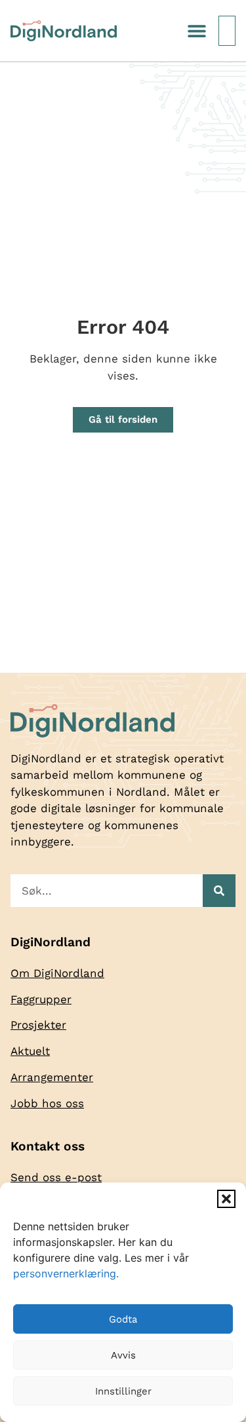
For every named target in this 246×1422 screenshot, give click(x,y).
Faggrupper (41, 999)
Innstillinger (123, 1391)
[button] (226, 1198)
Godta (123, 1319)
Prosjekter (38, 1024)
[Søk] (219, 890)
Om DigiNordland (57, 973)
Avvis (123, 1355)
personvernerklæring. (66, 1273)
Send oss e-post (56, 1177)
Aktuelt (30, 1051)
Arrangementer (51, 1077)
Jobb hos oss (47, 1103)
